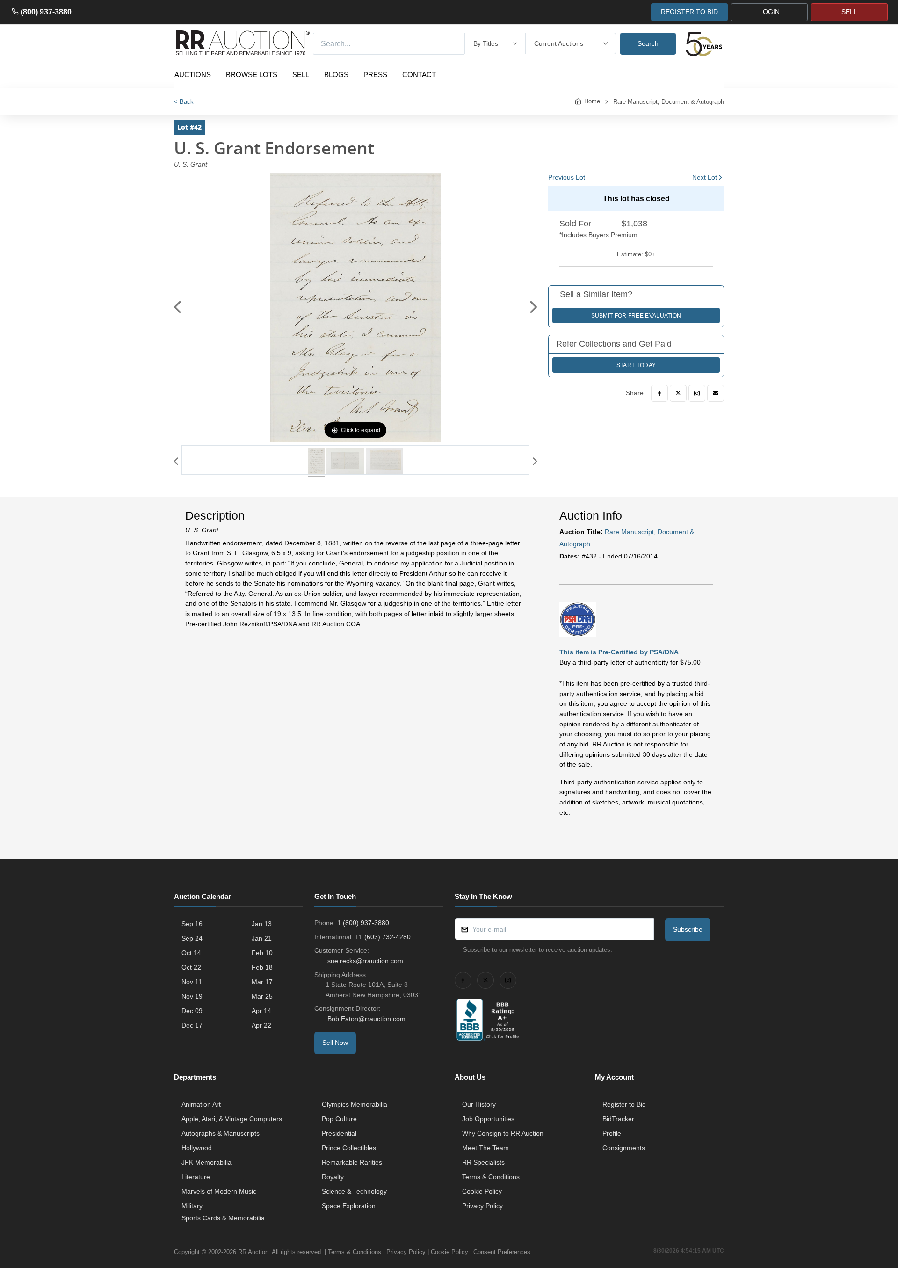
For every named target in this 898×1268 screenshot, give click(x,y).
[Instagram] (696, 393)
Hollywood (196, 1148)
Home (592, 101)
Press (375, 75)
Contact (419, 75)
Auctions (192, 75)
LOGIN (769, 11)
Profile (611, 1133)
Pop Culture (339, 1119)
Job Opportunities (488, 1119)
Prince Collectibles (349, 1148)
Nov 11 (191, 981)
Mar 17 (262, 981)
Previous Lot (566, 177)
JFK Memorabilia (206, 1162)
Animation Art (201, 1104)
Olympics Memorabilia (354, 1104)
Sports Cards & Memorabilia (223, 1218)
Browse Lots (251, 75)
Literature (195, 1177)
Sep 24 (192, 938)
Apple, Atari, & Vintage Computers (231, 1119)
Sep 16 (192, 923)
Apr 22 (261, 1025)
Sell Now (335, 1042)
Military (192, 1206)
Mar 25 (262, 996)
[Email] (715, 393)
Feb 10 (262, 952)
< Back (184, 101)
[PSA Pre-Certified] (577, 619)
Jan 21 (262, 938)
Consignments (623, 1148)
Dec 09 (192, 1010)
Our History (479, 1104)
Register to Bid (624, 1104)
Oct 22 (191, 967)
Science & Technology (354, 1191)
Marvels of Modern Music (218, 1191)
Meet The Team (485, 1148)
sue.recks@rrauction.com (365, 960)
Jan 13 (262, 923)
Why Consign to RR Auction (502, 1133)
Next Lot (704, 177)
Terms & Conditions (491, 1177)
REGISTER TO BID (689, 11)
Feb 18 (262, 967)
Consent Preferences (501, 1251)
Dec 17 (192, 1025)
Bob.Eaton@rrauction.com (366, 1018)
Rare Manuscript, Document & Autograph (668, 101)
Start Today (636, 365)
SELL (849, 11)
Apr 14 (261, 1010)
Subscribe (687, 929)
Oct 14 (191, 952)
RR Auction (253, 1251)
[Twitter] (678, 393)
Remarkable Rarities (352, 1162)
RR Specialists (483, 1162)
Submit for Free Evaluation (636, 315)
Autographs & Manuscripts (220, 1133)
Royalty (333, 1177)
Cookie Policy (482, 1191)
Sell (300, 75)
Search (648, 43)
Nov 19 (192, 996)
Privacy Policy (482, 1206)
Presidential (339, 1133)
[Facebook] (659, 393)
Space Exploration (349, 1206)
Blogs (336, 75)
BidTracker (618, 1119)
